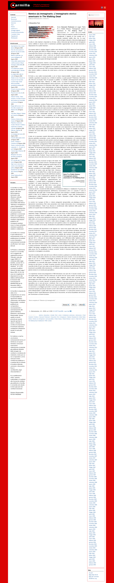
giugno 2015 (92, 285)
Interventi (13, 17)
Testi (12, 25)
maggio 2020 (92, 175)
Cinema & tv (46, 18)
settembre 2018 (93, 212)
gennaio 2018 (92, 227)
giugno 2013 (92, 330)
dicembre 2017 (93, 229)
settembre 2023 (93, 100)
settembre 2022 (93, 122)
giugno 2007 (92, 465)
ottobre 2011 (92, 368)
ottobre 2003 (92, 548)
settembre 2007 (93, 460)
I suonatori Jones (15, 34)
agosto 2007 (92, 461)
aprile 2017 (92, 244)
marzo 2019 (92, 201)
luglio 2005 (91, 508)
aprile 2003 (92, 559)
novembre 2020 (93, 164)
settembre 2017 (93, 235)
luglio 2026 (91, 36)
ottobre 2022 (92, 121)
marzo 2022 (92, 134)
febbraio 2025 (92, 68)
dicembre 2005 (93, 499)
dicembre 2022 (93, 117)
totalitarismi (41, 320)
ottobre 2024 (92, 76)
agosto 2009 (92, 416)
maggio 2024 (92, 85)
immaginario (63, 317)
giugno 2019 (92, 195)
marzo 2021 (92, 156)
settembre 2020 (93, 167)
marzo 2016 (92, 269)
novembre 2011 (93, 366)
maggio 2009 (92, 422)
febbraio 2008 (92, 450)
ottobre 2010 (92, 390)
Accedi (91, 573)
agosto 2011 (92, 372)
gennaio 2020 (92, 182)
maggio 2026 (92, 40)
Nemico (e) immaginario (47, 300)
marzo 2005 (92, 516)
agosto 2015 (92, 282)
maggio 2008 (92, 445)
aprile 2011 (91, 379)
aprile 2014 (92, 312)
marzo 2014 (92, 313)
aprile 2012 (92, 357)
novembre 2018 (93, 209)
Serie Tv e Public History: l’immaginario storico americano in (71, 28)
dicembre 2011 (92, 364)
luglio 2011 (91, 373)
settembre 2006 (93, 482)
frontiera (36, 317)
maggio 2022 (92, 130)
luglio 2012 (91, 351)
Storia (83, 319)
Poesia (13, 26)
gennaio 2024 (92, 92)
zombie (50, 320)
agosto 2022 (92, 124)
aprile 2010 (92, 401)
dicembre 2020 (93, 162)
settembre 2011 (93, 370)
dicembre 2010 (93, 387)
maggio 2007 (92, 467)
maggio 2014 (92, 310)
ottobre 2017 (92, 233)
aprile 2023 (92, 109)
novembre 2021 (93, 141)
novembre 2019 (93, 186)
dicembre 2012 (93, 342)
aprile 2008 (92, 446)
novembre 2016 (93, 254)
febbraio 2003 (92, 563)
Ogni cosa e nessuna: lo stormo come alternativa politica (17, 165)
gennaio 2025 (92, 70)
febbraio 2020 (92, 180)
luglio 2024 (91, 81)
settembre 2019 (93, 190)
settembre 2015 (93, 280)
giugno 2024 (92, 83)
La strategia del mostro (17, 134)
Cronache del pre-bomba (17, 32)
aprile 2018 (92, 222)
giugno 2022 (92, 128)
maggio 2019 (92, 197)
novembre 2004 (93, 523)
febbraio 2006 (92, 495)
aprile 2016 (92, 267)
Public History (58, 319)
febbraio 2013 (92, 338)
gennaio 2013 (92, 340)
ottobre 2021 (92, 143)
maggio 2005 (92, 512)
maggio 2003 (92, 557)
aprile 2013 (92, 334)
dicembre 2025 (93, 49)
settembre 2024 (93, 77)
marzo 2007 (92, 471)
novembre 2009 (93, 411)
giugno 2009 (92, 420)
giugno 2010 (92, 398)
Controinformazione (16, 21)
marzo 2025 (92, 66)
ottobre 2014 (92, 300)
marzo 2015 (92, 291)
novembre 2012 (93, 343)
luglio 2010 (91, 396)
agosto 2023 (92, 102)
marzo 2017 (92, 246)
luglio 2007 (91, 463)
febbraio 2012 (92, 360)
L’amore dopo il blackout (17, 151)
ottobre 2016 (92, 255)
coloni (60, 315)
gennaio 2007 (92, 475)
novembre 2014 (93, 298)
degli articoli (93, 574)
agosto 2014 (92, 304)
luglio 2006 (91, 486)
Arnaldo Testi (54, 315)
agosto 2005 (92, 506)
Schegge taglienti (15, 30)
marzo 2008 (92, 448)
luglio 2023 (91, 104)
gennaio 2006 (92, 497)
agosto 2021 (92, 147)
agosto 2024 (92, 79)
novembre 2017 (93, 231)
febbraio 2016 (92, 270)
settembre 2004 (93, 527)
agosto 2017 (92, 237)
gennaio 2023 (92, 115)
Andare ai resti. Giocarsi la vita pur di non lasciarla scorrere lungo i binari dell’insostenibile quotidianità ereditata (18, 81)
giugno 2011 (92, 375)
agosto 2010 (92, 394)
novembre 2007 (93, 456)
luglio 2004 (91, 531)
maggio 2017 (92, 242)
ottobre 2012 (92, 345)
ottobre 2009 (92, 413)
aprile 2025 (92, 64)
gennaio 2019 (92, 205)
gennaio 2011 (92, 385)
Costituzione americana (68, 315)
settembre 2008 (93, 437)
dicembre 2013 (93, 319)
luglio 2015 (91, 283)
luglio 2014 (91, 306)
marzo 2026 (92, 44)
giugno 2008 (92, 443)
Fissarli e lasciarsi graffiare (18, 89)
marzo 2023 (92, 111)
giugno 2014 (92, 308)
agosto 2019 (92, 192)
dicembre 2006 (93, 476)
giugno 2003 (92, 555)
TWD (46, 320)
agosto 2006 (92, 484)
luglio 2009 (91, 418)
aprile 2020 (92, 177)
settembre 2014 (93, 302)
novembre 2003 (93, 546)
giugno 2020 (92, 173)
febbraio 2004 (92, 540)
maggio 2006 (92, 490)
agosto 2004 (92, 529)
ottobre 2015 (92, 278)
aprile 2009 (92, 424)
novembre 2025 (93, 51)
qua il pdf (67, 311)
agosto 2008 (92, 439)
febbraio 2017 (92, 248)
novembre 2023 (93, 96)
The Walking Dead (32, 320)
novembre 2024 (93, 74)
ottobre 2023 (92, 98)
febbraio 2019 (92, 203)
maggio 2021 (92, 152)
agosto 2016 (92, 259)
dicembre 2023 (93, 94)
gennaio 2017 (92, 250)
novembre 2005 (93, 501)
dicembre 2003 (93, 544)
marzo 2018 (92, 224)
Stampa (65, 304)
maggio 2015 (92, 287)
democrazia (78, 315)
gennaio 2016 (92, 272)
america (41, 315)
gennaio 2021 (92, 160)
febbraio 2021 (92, 158)
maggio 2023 (92, 107)
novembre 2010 (93, 388)
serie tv (73, 319)
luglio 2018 (91, 216)
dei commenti (94, 576)
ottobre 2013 (92, 323)
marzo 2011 (92, 381)
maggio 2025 (92, 62)
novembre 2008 (93, 433)
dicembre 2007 (93, 454)
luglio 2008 (91, 441)
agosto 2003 (92, 551)
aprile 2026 (92, 42)
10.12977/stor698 (58, 311)
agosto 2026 (92, 34)
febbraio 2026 (92, 46)
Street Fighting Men (16, 175)
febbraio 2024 (92, 91)
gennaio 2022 (92, 137)
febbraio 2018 (92, 225)
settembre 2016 (93, 257)
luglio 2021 (91, 149)
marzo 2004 (92, 538)
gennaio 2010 (92, 407)
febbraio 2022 (92, 136)
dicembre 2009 (93, 409)
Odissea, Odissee (15, 130)
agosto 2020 (92, 169)
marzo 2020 (92, 179)
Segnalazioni (14, 36)
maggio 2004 (92, 534)
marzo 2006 (92, 493)
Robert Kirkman (66, 319)
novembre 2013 (93, 321)
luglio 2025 (91, 59)
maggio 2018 (92, 220)
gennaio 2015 (92, 295)
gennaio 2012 (92, 362)
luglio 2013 (91, 328)
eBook (81, 304)
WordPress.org (93, 578)
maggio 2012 (92, 355)
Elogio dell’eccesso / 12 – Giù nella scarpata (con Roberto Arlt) (17, 107)
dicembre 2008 (93, 431)
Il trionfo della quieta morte (18, 138)
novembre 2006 (93, 478)
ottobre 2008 (92, 435)
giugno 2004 (92, 533)
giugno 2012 (92, 353)
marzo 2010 (92, 403)
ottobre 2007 (92, 458)
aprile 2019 (92, 199)
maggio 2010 (92, 400)
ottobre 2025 (92, 53)
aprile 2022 (92, 132)
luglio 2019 (91, 194)
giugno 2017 (92, 240)
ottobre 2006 (92, 480)
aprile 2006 (92, 491)
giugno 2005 (92, 510)
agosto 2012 (92, 349)
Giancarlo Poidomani (44, 317)
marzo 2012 (92, 358)
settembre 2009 (93, 415)
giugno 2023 (92, 106)
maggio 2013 (92, 332)
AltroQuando (14, 38)
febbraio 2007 (92, 473)
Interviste (13, 23)
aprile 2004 (92, 536)
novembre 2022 (93, 119)
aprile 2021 (92, 154)
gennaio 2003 (92, 564)
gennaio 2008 (92, 452)
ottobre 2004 (92, 525)
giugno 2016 (92, 263)
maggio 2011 (92, 377)
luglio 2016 (91, 261)
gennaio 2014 (92, 317)
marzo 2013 (92, 336)
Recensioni (14, 19)
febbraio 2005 (92, 518)
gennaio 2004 (92, 542)
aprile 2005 (92, 514)
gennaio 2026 (92, 48)
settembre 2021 (93, 145)
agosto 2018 (92, 214)
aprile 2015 (92, 289)
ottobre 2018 (92, 210)
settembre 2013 (93, 325)
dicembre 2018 (93, 207)
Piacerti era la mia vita (17, 93)
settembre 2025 (93, 55)
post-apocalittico (50, 319)
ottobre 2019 (92, 188)
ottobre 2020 (92, 166)
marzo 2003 (92, 561)
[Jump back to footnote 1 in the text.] (70, 311)
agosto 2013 (92, 327)
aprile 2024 (92, 87)
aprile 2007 (92, 469)
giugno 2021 (92, 151)
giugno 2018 (92, 218)
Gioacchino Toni (55, 317)
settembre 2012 (93, 347)
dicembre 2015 (93, 274)
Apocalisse (46, 315)
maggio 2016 (92, 265)
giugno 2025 (92, 61)
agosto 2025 (92, 57)
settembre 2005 (93, 504)
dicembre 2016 (93, 252)
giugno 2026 (92, 38)
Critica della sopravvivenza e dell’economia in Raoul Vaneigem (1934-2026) (18, 62)
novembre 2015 (93, 276)
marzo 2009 (92, 426)
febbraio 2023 (92, 113)
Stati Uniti (78, 319)
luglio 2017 (91, 239)
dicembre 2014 (93, 297)
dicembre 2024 (93, 72)
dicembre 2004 (93, 521)
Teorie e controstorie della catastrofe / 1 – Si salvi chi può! (18, 147)
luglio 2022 (91, 126)
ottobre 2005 (92, 503)
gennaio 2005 (92, 519)
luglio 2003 (91, 553)
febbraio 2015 (92, 293)
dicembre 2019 (93, 184)
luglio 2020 (91, 171)
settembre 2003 (93, 549)
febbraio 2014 (92, 315)
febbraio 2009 (92, 428)
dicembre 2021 (93, 139)
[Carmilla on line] (57, 5)
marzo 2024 (92, 89)
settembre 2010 (93, 392)
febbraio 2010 (92, 405)
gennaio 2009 (92, 430)
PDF (73, 304)
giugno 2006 (92, 488)
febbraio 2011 (92, 383)
